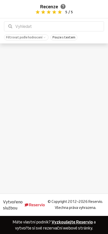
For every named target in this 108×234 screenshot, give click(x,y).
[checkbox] (26, 37)
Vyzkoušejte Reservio (72, 221)
